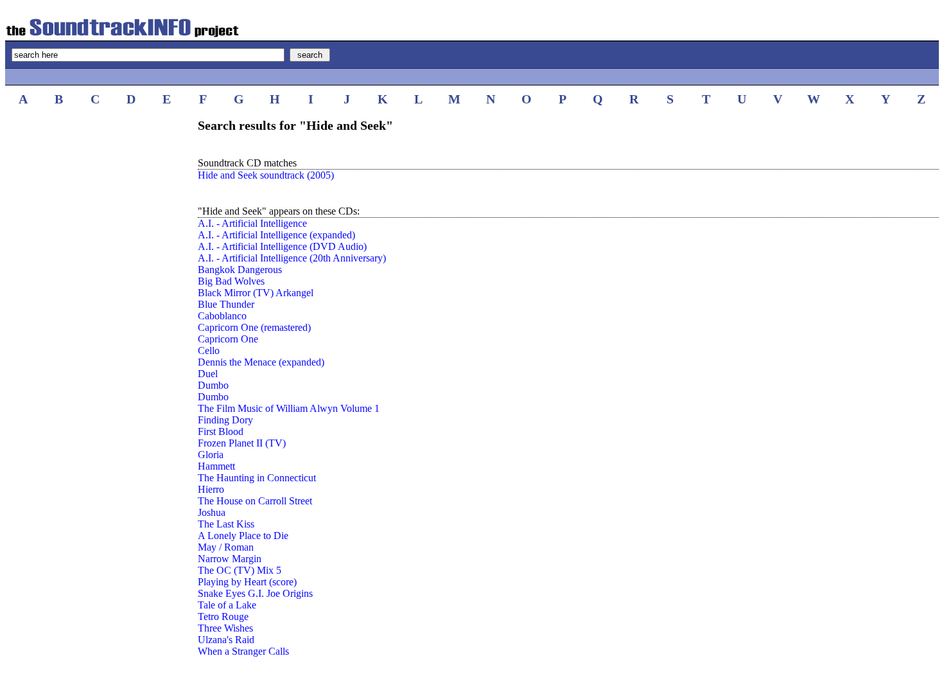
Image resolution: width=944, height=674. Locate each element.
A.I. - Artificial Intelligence (252, 223)
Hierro (211, 489)
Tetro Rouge (223, 616)
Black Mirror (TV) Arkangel (255, 292)
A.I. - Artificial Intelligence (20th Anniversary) (292, 258)
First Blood (220, 431)
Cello (209, 350)
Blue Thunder (226, 304)
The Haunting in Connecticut (257, 477)
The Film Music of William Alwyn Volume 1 (289, 408)
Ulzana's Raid (226, 639)
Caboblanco (222, 315)
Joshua (211, 512)
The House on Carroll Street (255, 500)
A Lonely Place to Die (243, 535)
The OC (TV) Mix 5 (239, 570)
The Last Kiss (226, 524)
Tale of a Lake (227, 604)
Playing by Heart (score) (247, 581)
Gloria (210, 454)
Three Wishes (225, 628)
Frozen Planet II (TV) (242, 443)
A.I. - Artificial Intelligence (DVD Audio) (282, 246)
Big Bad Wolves (231, 281)
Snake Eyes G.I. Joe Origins (255, 593)
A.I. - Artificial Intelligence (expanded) (276, 234)
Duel (208, 373)
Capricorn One (228, 338)
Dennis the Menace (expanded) (261, 362)
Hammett (216, 466)
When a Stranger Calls (243, 651)
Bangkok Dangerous (240, 269)
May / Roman (226, 547)
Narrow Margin (229, 558)
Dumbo (213, 385)
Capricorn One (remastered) (254, 327)
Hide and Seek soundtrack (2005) (266, 175)
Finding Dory (225, 419)
